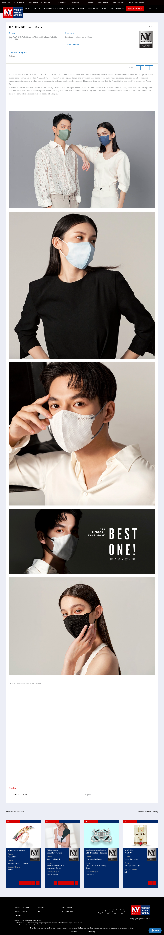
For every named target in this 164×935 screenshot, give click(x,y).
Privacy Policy (66, 923)
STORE (81, 9)
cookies (79, 923)
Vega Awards (33, 2)
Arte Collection (118, 2)
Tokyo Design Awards (136, 2)
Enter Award (135, 9)
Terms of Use (58, 923)
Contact (41, 907)
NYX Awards (46, 2)
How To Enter (32, 9)
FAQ (40, 911)
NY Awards (76, 2)
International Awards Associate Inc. (32, 925)
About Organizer (21, 911)
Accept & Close (74, 932)
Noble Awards (103, 2)
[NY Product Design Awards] (13, 12)
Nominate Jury (67, 911)
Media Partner (67, 907)
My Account (152, 9)
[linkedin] (122, 912)
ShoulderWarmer (54, 853)
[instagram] (114, 912)
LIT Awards (89, 2)
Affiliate (18, 915)
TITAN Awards (61, 2)
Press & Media (117, 9)
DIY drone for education (96, 853)
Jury (103, 9)
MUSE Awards (19, 2)
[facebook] (100, 912)
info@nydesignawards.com (140, 919)
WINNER (71, 9)
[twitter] (107, 912)
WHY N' (128, 853)
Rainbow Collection (16, 850)
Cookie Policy (90, 931)
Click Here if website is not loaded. (25, 683)
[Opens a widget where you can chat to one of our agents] (155, 931)
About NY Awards (22, 907)
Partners (93, 9)
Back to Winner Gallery (147, 811)
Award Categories (53, 9)
